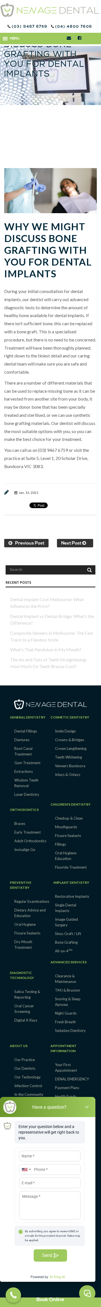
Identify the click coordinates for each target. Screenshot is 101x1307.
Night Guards (66, 1013)
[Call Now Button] (13, 1295)
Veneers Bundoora (70, 766)
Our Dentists (24, 1068)
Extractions (23, 771)
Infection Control (28, 1085)
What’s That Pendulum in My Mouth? (45, 649)
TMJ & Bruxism (67, 990)
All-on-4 (63, 951)
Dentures (21, 740)
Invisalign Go (24, 849)
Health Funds (65, 1096)
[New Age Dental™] (50, 10)
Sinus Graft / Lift (68, 933)
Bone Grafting (66, 942)
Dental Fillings (25, 731)
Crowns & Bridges (69, 740)
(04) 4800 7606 (73, 27)
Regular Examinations (31, 901)
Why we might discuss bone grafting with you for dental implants (48, 249)
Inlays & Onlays (67, 774)
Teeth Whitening (68, 757)
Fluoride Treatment (71, 867)
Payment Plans (67, 1087)
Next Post (71, 543)
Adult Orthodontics (30, 841)
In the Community (28, 1094)
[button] (15, 38)
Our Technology (27, 1077)
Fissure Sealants (68, 835)
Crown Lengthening (70, 748)
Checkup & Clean (69, 818)
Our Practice (24, 1059)
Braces (19, 823)
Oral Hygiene (25, 924)
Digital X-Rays (25, 1020)
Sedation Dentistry (70, 1030)
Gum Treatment (27, 763)
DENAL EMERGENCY (72, 1079)
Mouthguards (66, 827)
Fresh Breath (65, 1022)
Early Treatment (27, 832)
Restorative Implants (72, 896)
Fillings (60, 844)
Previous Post (29, 543)
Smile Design (65, 731)
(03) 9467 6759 (30, 27)
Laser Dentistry (26, 794)
